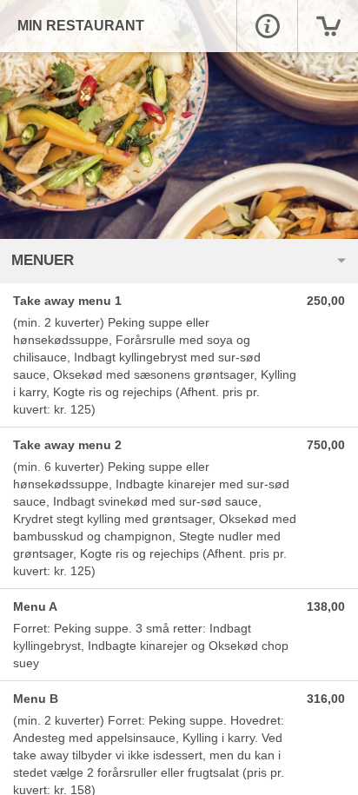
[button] (266, 26)
